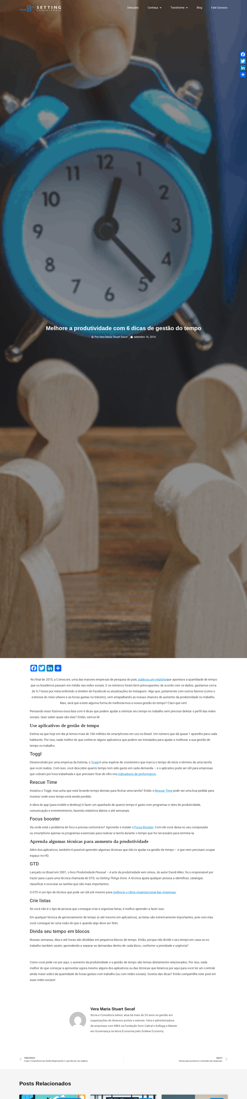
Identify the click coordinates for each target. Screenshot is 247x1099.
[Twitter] (243, 61)
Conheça (153, 7)
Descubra (133, 7)
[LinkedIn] (243, 67)
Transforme (177, 7)
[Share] (243, 74)
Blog (199, 7)
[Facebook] (243, 54)
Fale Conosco (219, 7)
